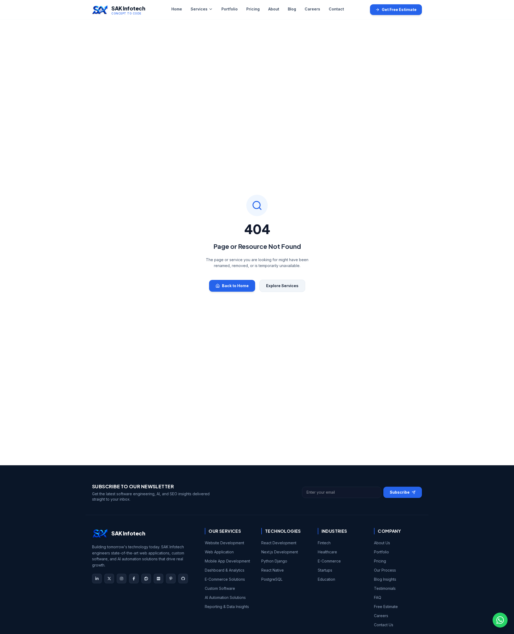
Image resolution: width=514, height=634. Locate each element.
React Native (272, 570)
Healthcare (327, 552)
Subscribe (400, 492)
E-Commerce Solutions (225, 579)
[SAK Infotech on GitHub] (183, 578)
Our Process (385, 570)
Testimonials (385, 588)
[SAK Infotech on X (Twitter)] (109, 578)
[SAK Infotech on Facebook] (134, 578)
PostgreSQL (271, 579)
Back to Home (235, 285)
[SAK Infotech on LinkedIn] (97, 578)
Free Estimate (386, 606)
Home (176, 9)
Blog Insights (385, 579)
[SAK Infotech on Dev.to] (158, 578)
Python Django (274, 561)
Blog (292, 9)
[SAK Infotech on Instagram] (121, 578)
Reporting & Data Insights (227, 606)
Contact (336, 9)
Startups (325, 570)
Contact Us (383, 624)
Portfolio (229, 9)
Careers (312, 9)
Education (326, 579)
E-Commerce (329, 561)
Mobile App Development (227, 561)
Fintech (324, 543)
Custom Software (220, 588)
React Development (278, 543)
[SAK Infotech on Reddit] (146, 578)
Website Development (224, 543)
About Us (382, 543)
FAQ (377, 597)
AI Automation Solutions (225, 597)
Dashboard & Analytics (224, 570)
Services (199, 9)
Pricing (253, 9)
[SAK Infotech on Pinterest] (171, 578)
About (273, 9)
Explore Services (282, 285)
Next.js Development (279, 552)
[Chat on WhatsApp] (500, 620)
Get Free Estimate (399, 9)
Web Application (219, 552)
